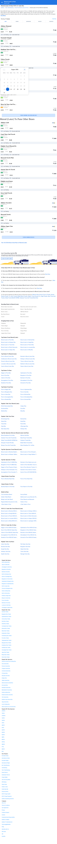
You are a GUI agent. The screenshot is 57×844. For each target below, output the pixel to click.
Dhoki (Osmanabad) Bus (7, 406)
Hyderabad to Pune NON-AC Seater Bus (29, 527)
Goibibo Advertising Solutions (8, 798)
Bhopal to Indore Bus (6, 598)
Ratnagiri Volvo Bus (25, 554)
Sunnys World (23, 494)
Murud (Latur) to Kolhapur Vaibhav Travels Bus (12, 454)
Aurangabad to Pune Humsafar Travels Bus (11, 472)
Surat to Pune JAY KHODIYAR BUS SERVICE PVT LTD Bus (34, 472)
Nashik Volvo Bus (5, 554)
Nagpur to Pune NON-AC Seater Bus (9, 527)
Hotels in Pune (23, 502)
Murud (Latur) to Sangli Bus (26, 342)
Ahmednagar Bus (5, 419)
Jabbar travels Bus (5, 680)
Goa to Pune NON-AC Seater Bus (9, 530)
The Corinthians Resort (6, 494)
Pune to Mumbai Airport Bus (7, 478)
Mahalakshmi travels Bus (7, 689)
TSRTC (3, 718)
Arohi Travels (14, 296)
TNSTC (3, 713)
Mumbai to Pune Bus (25, 378)
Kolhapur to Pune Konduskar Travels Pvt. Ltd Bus (12, 469)
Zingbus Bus (4, 678)
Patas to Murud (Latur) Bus (26, 366)
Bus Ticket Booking (6, 765)
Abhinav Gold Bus (24, 435)
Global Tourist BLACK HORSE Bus (9, 440)
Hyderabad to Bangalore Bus (8, 581)
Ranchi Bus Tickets (6, 657)
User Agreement (5, 807)
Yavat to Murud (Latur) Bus (7, 366)
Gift (2, 833)
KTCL (3, 746)
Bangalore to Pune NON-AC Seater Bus (29, 530)
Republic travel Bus (6, 675)
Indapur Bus (23, 406)
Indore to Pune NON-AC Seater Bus (9, 532)
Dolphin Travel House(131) (34, 296)
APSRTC (3, 710)
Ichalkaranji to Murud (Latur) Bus (9, 359)
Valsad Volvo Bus (24, 549)
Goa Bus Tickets (5, 611)
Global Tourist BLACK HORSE (12, 298)
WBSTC (3, 744)
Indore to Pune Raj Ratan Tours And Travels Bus (31, 464)
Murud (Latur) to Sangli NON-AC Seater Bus (11, 513)
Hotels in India (5, 786)
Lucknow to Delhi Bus (6, 605)
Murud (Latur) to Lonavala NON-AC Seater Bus (12, 518)
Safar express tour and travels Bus (9, 706)
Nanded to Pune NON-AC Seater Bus (10, 537)
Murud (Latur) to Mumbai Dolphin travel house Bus (13, 452)
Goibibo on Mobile (5, 819)
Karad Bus (22, 421)
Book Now (47, 274)
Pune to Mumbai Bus (25, 394)
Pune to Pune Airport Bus (26, 478)
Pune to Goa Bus (24, 392)
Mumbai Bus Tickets (6, 628)
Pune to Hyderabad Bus (26, 389)
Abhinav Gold (35, 294)
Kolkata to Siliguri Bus (6, 595)
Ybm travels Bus (5, 697)
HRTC (3, 722)
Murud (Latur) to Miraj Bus (26, 349)
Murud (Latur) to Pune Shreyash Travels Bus (30, 452)
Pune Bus (22, 408)
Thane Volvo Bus (24, 551)
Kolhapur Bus (23, 428)
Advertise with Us (5, 829)
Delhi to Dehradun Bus (6, 574)
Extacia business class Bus (7, 694)
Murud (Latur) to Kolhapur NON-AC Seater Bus (31, 511)
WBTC (3, 737)
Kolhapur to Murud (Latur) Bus (27, 359)
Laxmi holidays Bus (6, 704)
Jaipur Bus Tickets (5, 652)
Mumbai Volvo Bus (5, 546)
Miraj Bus (22, 411)
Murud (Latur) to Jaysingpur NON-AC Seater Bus (31, 521)
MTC (3, 751)
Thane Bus (3, 423)
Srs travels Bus (5, 685)
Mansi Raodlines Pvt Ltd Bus (8, 435)
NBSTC (3, 749)
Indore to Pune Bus (5, 378)
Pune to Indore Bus (5, 394)
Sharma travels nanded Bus (7, 682)
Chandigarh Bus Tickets (6, 649)
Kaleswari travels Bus (6, 687)
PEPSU (3, 741)
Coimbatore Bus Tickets (6, 626)
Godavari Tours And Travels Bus (8, 438)
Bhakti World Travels (22, 296)
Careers (3, 814)
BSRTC (3, 739)
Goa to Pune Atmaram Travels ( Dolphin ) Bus (31, 467)
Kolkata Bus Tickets (6, 633)
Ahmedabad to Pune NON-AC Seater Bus (30, 535)
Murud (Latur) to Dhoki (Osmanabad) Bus (11, 347)
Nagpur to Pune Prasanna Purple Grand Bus (11, 467)
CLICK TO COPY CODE (7, 258)
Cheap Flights (4, 777)
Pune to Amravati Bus (25, 399)
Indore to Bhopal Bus (6, 590)
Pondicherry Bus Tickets (7, 635)
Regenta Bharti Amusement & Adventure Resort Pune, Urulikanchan (17, 502)
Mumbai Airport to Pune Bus (7, 486)
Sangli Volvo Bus (5, 549)
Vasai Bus (3, 426)
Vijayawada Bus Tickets (6, 640)
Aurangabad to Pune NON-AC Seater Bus (11, 535)
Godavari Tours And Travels (26, 298)
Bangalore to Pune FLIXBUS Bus (9, 464)
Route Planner (5, 772)
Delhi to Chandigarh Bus (7, 576)
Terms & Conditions (6, 805)
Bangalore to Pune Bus (25, 375)
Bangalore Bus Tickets (6, 614)
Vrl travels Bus (5, 673)
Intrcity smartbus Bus (6, 692)
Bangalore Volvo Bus (25, 546)
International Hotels (6, 758)
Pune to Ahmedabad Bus (26, 397)
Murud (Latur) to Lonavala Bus (27, 347)
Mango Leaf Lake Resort (7, 499)
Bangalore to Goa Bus (6, 569)
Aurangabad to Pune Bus (7, 380)
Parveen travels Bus (6, 666)
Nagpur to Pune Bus (6, 373)
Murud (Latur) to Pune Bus (7, 340)
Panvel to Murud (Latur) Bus (7, 361)
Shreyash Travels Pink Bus (7, 442)
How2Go (3, 836)
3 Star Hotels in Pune (6, 504)
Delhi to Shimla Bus (6, 593)
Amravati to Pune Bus (25, 383)
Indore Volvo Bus (5, 544)
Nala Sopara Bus (5, 428)
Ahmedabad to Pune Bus (26, 380)
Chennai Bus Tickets (6, 618)
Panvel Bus (23, 423)
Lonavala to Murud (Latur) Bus (8, 364)
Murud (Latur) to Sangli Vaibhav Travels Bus (30, 454)
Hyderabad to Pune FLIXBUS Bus (9, 462)
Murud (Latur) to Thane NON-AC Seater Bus (30, 513)
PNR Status (4, 782)
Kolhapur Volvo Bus (5, 551)
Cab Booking (4, 767)
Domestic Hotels (5, 755)
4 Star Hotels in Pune (25, 504)
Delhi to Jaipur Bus (5, 586)
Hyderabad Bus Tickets (6, 616)
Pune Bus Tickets (5, 638)
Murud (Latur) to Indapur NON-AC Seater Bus (31, 518)
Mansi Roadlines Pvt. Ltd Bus (27, 445)
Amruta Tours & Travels (44, 294)
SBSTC (3, 725)
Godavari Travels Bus (25, 440)
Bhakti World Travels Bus (26, 442)
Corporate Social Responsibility (8, 817)
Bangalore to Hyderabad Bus (8, 583)
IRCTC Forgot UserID (6, 793)
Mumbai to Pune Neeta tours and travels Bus (31, 462)
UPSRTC (3, 715)
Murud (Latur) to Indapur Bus (8, 349)
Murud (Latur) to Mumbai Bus (27, 340)
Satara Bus (3, 421)
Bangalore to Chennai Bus (7, 578)
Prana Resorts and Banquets (27, 499)
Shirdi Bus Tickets (5, 623)
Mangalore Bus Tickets (6, 642)
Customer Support (5, 812)
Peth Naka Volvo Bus (25, 544)
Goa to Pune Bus (5, 375)
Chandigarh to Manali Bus (7, 607)
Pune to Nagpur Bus (6, 389)
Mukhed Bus (4, 411)
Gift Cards (4, 831)
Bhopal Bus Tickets (6, 654)
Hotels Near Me (5, 789)
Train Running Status (6, 779)
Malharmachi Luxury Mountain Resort (29, 497)
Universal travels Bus (6, 670)
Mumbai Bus (23, 419)
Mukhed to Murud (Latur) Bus (27, 364)
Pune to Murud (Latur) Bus (7, 356)
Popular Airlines (5, 791)
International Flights (6, 762)
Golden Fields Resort (6, 497)
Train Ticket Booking (6, 770)
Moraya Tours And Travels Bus (8, 445)
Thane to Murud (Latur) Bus (27, 361)
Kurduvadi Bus (4, 408)
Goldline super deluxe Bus (7, 699)
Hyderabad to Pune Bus (26, 373)
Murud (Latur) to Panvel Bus (27, 344)
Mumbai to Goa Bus (6, 571)
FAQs (3, 826)
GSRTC (3, 729)
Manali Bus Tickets (5, 630)
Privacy (3, 810)
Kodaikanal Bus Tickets (6, 645)
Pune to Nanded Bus (6, 399)
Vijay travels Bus (5, 701)
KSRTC (3, 734)
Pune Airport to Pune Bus (26, 486)
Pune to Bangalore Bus (6, 392)
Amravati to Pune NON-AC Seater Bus (29, 537)
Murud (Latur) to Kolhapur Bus (8, 342)
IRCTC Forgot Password (7, 796)
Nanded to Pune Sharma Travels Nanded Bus (31, 469)
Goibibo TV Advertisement (7, 822)
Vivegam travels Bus (6, 668)
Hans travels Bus (5, 663)
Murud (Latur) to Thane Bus (7, 344)
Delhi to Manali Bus (6, 562)
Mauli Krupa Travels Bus (26, 438)
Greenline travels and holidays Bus (9, 661)
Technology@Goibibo (6, 824)
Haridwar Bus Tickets (6, 647)
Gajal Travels (44, 296)
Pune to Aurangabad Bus (7, 397)
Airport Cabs (4, 784)
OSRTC (3, 720)
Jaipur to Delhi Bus (5, 564)
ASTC (3, 727)
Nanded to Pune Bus (6, 383)
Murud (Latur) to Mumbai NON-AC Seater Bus (12, 511)
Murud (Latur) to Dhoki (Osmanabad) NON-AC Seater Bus (34, 516)
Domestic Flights (5, 760)
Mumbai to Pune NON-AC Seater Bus (29, 532)
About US (4, 802)
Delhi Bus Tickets (5, 621)
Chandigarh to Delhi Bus (7, 567)
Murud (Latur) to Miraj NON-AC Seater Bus (11, 521)
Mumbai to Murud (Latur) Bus (27, 356)
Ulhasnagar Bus (24, 426)
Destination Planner (6, 774)
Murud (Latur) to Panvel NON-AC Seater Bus (11, 516)
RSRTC (3, 732)
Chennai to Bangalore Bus (7, 588)
